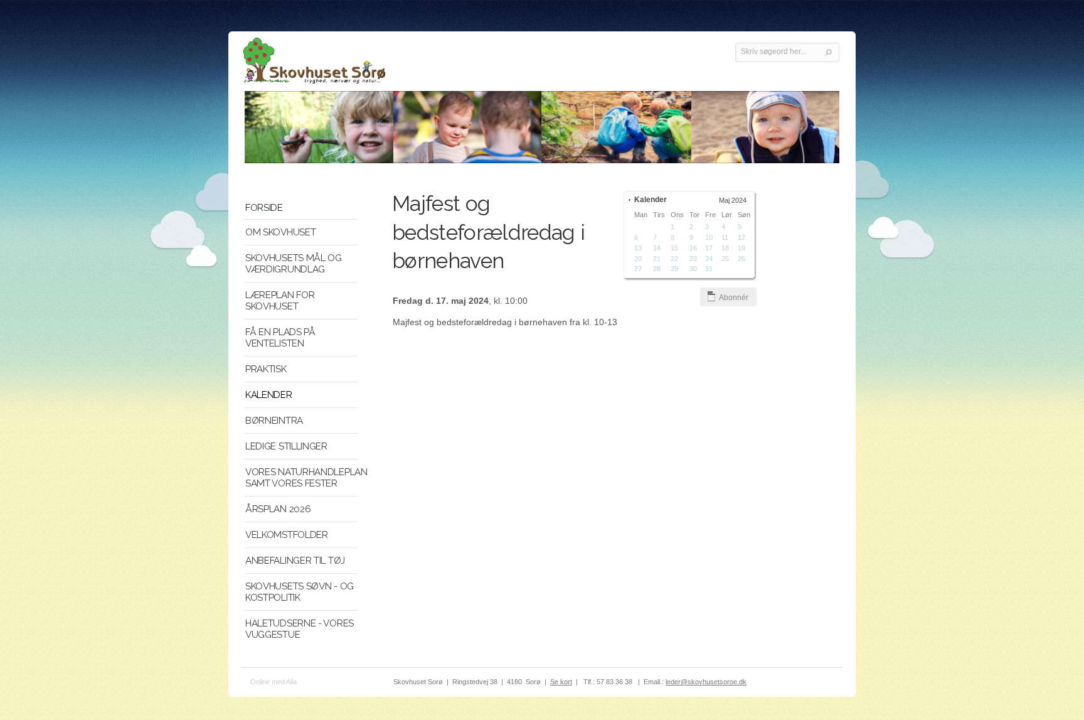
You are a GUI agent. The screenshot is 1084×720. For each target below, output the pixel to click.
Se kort (561, 681)
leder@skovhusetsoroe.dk (706, 681)
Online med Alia (273, 681)
